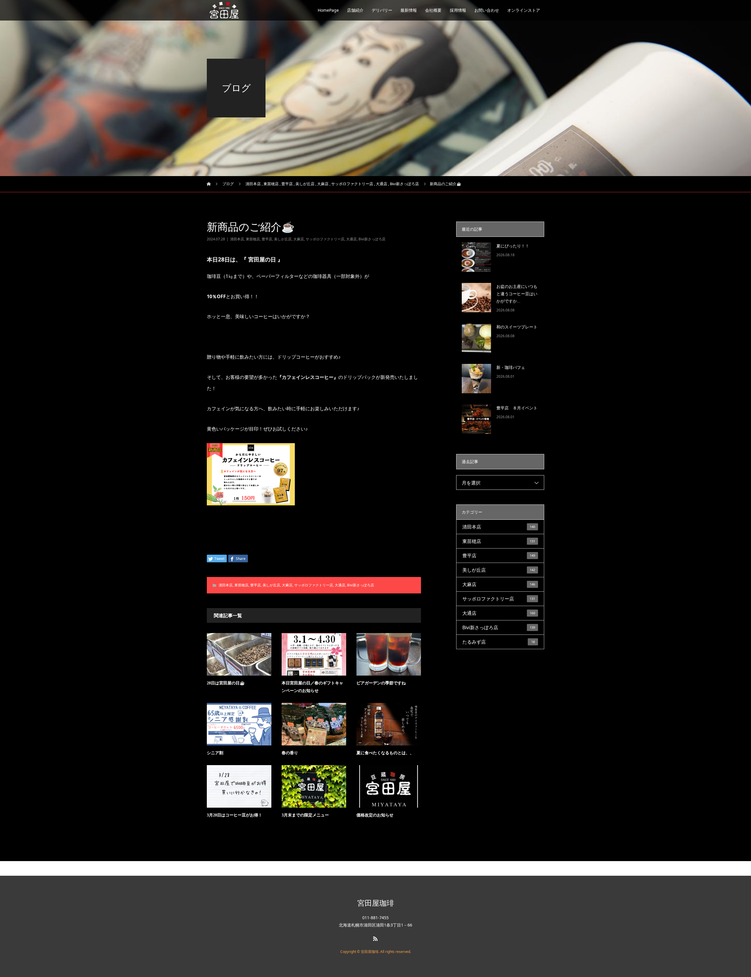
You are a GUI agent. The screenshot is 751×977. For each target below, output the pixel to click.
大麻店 (298, 239)
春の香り (290, 753)
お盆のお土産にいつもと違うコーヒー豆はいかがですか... (516, 293)
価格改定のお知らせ (374, 815)
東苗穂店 (253, 239)
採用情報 (458, 10)
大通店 (351, 239)
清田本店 (237, 239)
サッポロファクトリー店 (325, 239)
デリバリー (382, 10)
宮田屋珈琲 (375, 903)
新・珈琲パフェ (510, 367)
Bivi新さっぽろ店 (371, 239)
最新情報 (408, 10)
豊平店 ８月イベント (516, 408)
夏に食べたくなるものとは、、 (385, 753)
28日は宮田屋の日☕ (226, 683)
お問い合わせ (486, 10)
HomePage (328, 10)
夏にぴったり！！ (512, 246)
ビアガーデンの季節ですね (381, 683)
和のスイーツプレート (516, 327)
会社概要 (433, 10)
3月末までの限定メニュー (305, 815)
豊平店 (267, 239)
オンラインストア (523, 10)
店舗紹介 (355, 10)
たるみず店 (498, 642)
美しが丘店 (283, 239)
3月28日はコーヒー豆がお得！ (234, 815)
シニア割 (215, 753)
